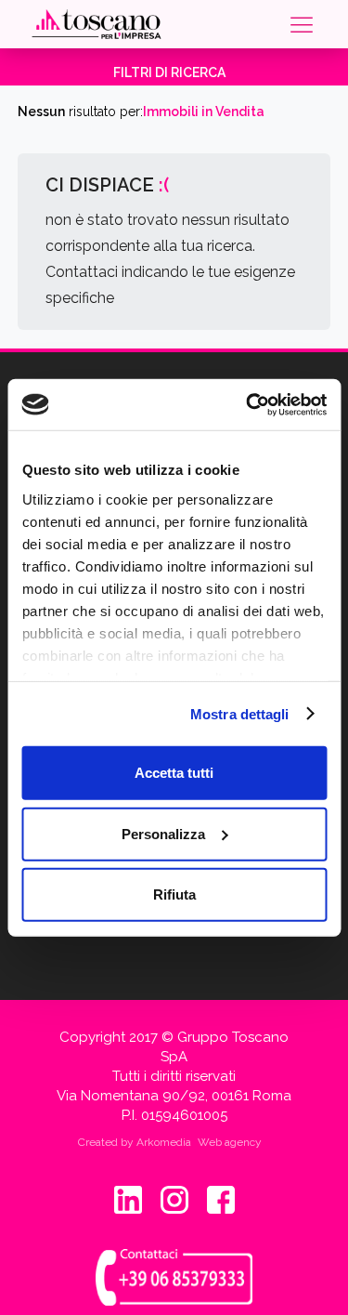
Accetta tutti (174, 773)
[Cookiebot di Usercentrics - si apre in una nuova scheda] (248, 404)
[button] (299, 24)
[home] (96, 24)
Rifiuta (174, 894)
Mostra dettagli (240, 713)
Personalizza (163, 833)
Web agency (230, 1142)
